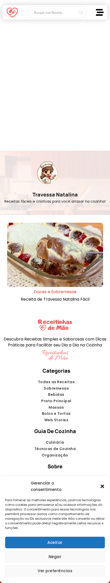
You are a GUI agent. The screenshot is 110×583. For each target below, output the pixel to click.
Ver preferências (55, 570)
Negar (55, 556)
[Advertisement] (55, 82)
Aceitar (55, 542)
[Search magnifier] (80, 12)
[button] (102, 486)
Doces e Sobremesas (55, 292)
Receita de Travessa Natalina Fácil (55, 299)
